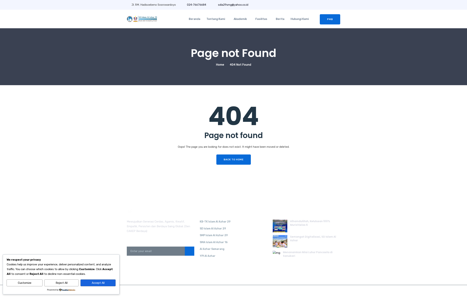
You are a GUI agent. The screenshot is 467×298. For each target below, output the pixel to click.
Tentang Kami (216, 19)
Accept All (98, 283)
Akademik (240, 19)
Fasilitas (261, 19)
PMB (330, 19)
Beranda (194, 19)
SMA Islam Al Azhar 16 (213, 242)
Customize (24, 283)
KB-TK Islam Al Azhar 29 (215, 221)
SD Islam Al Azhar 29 (213, 228)
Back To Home (234, 159)
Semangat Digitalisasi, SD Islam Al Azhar (313, 238)
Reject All (61, 283)
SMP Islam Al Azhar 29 (214, 235)
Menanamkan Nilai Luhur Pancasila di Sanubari (308, 254)
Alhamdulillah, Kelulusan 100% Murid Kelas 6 (310, 223)
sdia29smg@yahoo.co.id (232, 4)
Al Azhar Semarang (212, 249)
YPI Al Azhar (207, 256)
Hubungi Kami (300, 19)
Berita (280, 19)
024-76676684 (196, 4)
